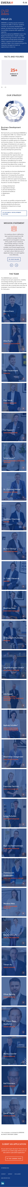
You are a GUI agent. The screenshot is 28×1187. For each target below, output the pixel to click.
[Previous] (11, 265)
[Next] (16, 265)
